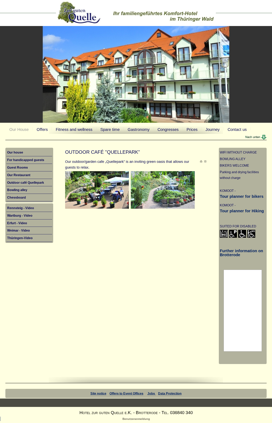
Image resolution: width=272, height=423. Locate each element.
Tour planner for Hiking (242, 211)
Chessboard (16, 197)
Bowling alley (17, 190)
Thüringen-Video (20, 238)
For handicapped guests (25, 160)
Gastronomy (139, 129)
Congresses (168, 129)
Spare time (110, 129)
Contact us (237, 129)
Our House (19, 129)
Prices (192, 129)
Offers (42, 129)
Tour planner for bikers (241, 196)
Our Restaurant (18, 175)
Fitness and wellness (74, 129)
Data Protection (170, 393)
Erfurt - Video (17, 223)
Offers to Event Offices (126, 393)
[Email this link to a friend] (205, 162)
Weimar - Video (18, 230)
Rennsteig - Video (20, 208)
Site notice (98, 393)
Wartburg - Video (19, 215)
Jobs (151, 393)
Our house (15, 152)
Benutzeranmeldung (136, 418)
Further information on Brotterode (241, 253)
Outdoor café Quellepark (25, 182)
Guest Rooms (17, 167)
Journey (212, 129)
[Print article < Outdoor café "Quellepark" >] (202, 162)
